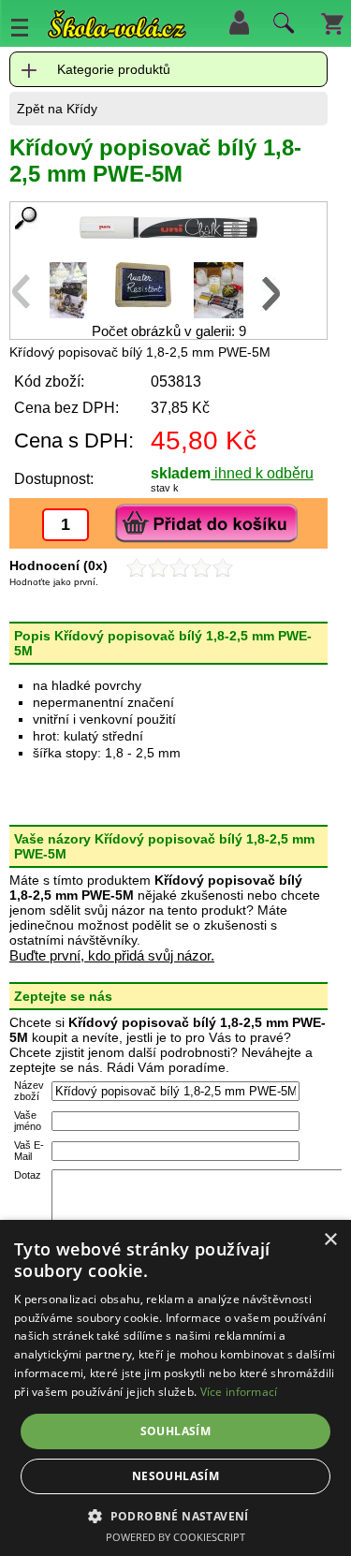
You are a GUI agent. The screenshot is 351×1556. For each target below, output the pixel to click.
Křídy (81, 108)
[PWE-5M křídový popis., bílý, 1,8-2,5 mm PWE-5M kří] (68, 313)
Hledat (281, 27)
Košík (332, 22)
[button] (175, 1515)
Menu (20, 27)
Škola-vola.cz (117, 27)
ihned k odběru (262, 473)
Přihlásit (239, 22)
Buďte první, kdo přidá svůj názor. (111, 955)
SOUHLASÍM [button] (176, 1431)
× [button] (330, 1240)
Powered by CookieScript (175, 1537)
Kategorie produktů (113, 69)
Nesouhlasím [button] (175, 1476)
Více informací (239, 1392)
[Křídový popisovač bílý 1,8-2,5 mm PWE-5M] (168, 227)
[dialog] (175, 1388)
